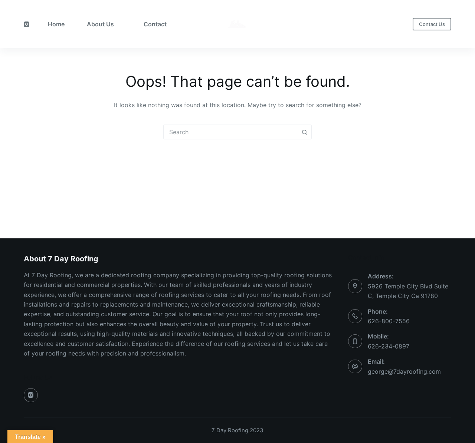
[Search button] (304, 132)
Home (56, 24)
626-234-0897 (388, 346)
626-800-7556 (389, 321)
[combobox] (230, 132)
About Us (100, 24)
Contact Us (432, 24)
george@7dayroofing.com (404, 371)
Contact (155, 24)
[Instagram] (26, 24)
